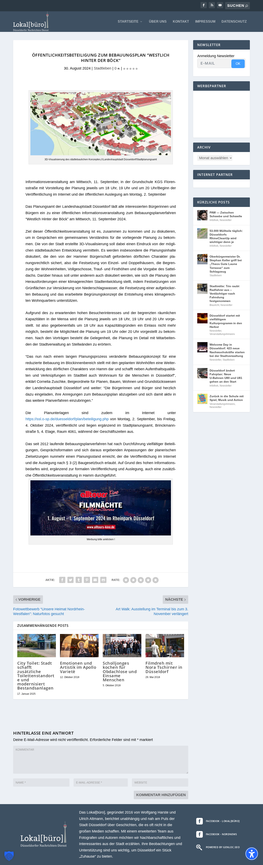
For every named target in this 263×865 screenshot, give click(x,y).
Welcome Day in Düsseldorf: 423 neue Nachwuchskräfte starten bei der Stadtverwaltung (227, 350)
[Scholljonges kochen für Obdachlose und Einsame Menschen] (122, 645)
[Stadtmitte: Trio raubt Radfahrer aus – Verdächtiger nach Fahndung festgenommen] (202, 289)
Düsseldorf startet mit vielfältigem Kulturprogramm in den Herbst (226, 321)
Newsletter (226, 220)
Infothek (214, 220)
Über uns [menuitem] (158, 21)
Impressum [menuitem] (205, 21)
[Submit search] (246, 6)
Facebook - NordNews (221, 834)
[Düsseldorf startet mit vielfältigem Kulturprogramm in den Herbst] (202, 318)
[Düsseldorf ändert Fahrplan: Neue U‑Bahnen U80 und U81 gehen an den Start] (202, 373)
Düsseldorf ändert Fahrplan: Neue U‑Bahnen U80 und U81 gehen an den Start (226, 376)
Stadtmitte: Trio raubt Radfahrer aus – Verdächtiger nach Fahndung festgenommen (224, 293)
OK (238, 63)
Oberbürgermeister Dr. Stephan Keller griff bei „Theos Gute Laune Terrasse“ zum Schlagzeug (226, 264)
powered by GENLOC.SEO (223, 847)
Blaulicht (214, 305)
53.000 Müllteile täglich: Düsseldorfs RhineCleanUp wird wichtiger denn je (226, 236)
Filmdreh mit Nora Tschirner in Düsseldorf (163, 667)
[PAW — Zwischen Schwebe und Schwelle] (202, 215)
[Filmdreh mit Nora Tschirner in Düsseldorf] (164, 645)
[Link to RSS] (212, 5)
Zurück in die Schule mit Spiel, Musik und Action (227, 398)
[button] (9, 856)
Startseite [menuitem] (128, 21)
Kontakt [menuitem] (181, 21)
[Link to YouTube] (220, 5)
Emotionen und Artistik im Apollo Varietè (78, 667)
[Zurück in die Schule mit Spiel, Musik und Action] (202, 399)
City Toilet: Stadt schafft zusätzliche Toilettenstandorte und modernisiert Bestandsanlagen (35, 675)
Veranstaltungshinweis (222, 334)
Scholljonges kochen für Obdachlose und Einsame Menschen (120, 671)
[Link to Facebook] (204, 5)
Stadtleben (102, 68)
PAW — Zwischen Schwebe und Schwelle (226, 214)
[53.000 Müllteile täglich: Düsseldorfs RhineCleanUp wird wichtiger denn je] (202, 233)
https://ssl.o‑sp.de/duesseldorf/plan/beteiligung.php (67, 419)
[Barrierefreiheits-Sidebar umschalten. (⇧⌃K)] (252, 854)
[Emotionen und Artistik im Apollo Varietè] (79, 645)
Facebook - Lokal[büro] (223, 821)
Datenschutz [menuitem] (234, 21)
